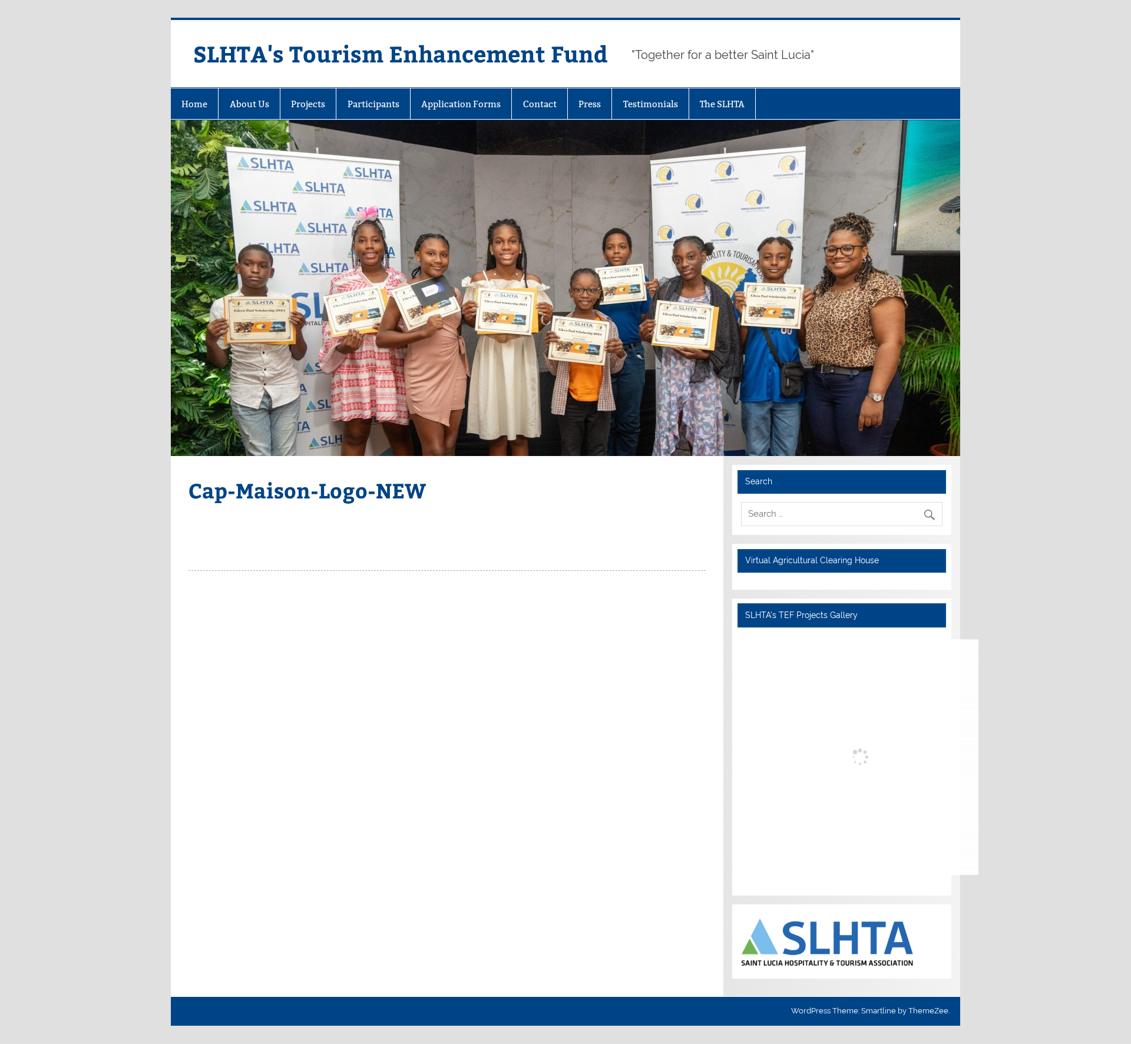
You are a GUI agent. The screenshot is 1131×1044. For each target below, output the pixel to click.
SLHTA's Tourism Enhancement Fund (400, 53)
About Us (249, 104)
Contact (540, 104)
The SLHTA (722, 104)
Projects (308, 104)
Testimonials (650, 104)
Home (194, 104)
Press (589, 104)
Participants (373, 104)
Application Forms (461, 104)
